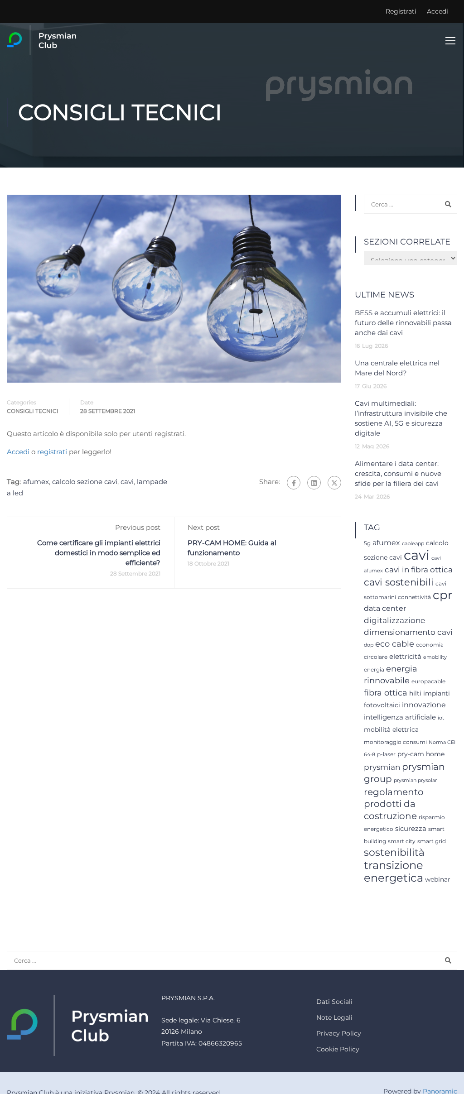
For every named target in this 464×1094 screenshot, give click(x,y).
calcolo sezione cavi (84, 481)
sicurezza (410, 829)
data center (385, 608)
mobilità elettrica (391, 729)
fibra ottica (385, 693)
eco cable (394, 644)
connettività (414, 597)
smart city (402, 841)
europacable (428, 681)
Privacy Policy (338, 1033)
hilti (415, 693)
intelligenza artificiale (400, 717)
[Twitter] (334, 482)
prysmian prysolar (415, 780)
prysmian (382, 767)
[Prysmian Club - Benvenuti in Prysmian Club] (41, 40)
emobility (435, 657)
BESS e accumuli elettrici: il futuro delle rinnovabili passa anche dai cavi (403, 322)
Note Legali (334, 1017)
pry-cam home (421, 754)
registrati (52, 451)
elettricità (405, 657)
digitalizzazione (394, 620)
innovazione (424, 705)
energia (374, 669)
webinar (437, 879)
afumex (36, 481)
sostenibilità (394, 852)
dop (368, 645)
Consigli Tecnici (32, 411)
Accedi (437, 11)
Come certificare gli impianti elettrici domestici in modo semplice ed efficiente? (98, 552)
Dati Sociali (334, 1002)
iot (441, 718)
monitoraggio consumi (395, 742)
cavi (127, 481)
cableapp (413, 544)
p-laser (386, 754)
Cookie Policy (337, 1049)
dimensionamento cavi (408, 632)
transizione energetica (393, 872)
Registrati (401, 11)
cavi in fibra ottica (419, 569)
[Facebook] (293, 482)
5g (367, 543)
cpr (442, 595)
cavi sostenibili (399, 582)
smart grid (431, 841)
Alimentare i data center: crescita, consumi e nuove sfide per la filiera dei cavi (398, 473)
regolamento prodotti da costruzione (394, 804)
